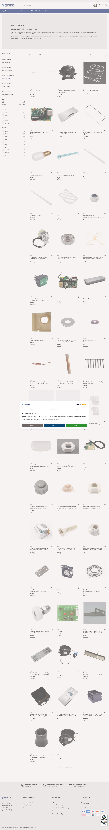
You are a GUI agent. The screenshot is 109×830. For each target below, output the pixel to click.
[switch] (104, 824)
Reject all (32, 425)
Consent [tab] (32, 409)
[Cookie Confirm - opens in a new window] (81, 404)
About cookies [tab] (54, 409)
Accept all (76, 425)
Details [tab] (77, 409)
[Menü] (107, 815)
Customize (54, 425)
